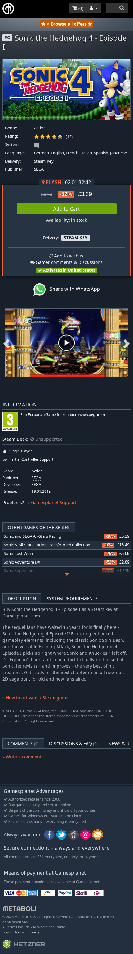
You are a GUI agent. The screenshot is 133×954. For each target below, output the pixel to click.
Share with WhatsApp (73, 288)
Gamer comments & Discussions (69, 262)
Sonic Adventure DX (22, 562)
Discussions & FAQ (73, 743)
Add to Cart (66, 208)
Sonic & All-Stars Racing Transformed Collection (47, 545)
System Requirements (72, 598)
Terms (19, 932)
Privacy (33, 932)
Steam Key (44, 161)
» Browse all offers (67, 24)
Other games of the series (39, 527)
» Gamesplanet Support (52, 502)
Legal (6, 932)
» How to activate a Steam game (35, 698)
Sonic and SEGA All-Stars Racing (32, 536)
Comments (23, 743)
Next (126, 342)
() (80, 8)
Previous (6, 342)
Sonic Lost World (19, 553)
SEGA (39, 169)
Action (40, 128)
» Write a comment (21, 757)
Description (22, 598)
